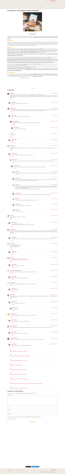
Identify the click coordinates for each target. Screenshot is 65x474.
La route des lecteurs (13, 325)
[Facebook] (52, 0)
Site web (8, 413)
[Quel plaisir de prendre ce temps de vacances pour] (52, 432)
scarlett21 (11, 257)
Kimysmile (11, 133)
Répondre (12, 142)
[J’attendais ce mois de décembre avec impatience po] (12, 433)
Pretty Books (30, 37)
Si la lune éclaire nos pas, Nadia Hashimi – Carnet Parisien (18, 360)
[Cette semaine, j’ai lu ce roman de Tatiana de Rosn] (22, 435)
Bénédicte (11, 93)
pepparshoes (12, 294)
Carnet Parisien (13, 102)
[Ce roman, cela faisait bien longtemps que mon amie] (32, 443)
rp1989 (11, 215)
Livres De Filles (12, 282)
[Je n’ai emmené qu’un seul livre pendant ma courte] (42, 444)
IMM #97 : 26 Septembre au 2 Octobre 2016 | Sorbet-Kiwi (18, 351)
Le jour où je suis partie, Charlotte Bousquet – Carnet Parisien (19, 378)
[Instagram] (50, 0)
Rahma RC (11, 243)
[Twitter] (53, 0)
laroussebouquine (13, 313)
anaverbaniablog (12, 108)
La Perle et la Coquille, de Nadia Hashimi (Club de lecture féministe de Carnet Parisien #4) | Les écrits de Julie (26, 383)
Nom (8, 406)
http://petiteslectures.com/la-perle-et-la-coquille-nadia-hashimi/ (19, 259)
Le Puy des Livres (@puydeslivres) (15, 270)
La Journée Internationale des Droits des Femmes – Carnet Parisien (20, 355)
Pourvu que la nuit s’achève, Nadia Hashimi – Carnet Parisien (19, 369)
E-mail (8, 409)
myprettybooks (12, 229)
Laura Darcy (12, 145)
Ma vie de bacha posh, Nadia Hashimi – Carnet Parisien (18, 374)
